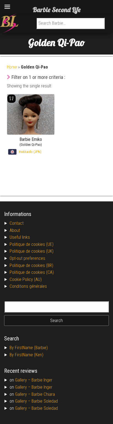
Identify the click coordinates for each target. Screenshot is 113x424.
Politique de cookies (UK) (31, 251)
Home (12, 67)
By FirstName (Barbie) (29, 347)
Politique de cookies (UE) (31, 244)
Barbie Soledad (45, 401)
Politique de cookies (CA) (32, 272)
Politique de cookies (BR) (31, 265)
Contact (17, 223)
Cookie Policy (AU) (26, 279)
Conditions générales (28, 286)
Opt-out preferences (27, 258)
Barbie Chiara (43, 394)
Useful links (20, 237)
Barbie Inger (42, 380)
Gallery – (23, 380)
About (15, 230)
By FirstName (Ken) (26, 354)
